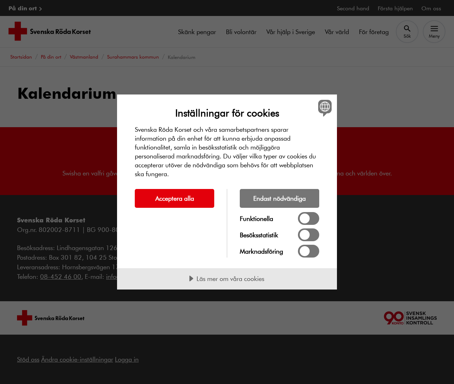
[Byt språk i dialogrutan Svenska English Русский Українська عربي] (323, 107)
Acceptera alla (174, 198)
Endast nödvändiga (279, 198)
